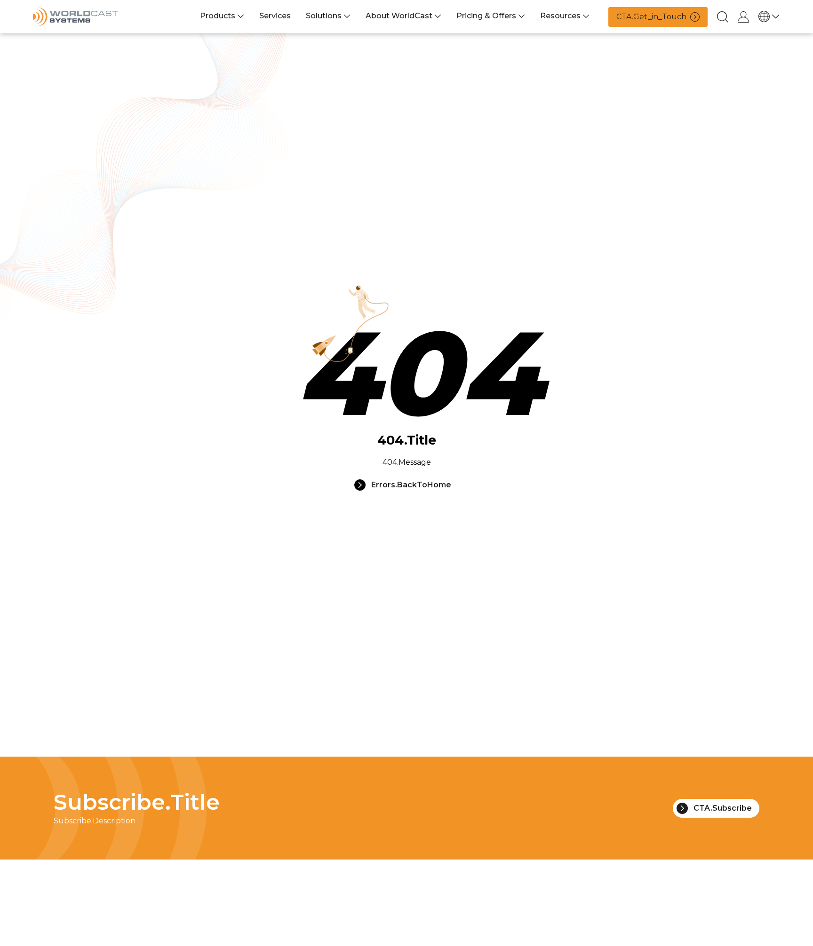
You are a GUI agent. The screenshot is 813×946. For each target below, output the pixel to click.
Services (275, 15)
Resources (560, 15)
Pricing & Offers (486, 15)
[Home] (75, 17)
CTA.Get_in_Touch (651, 16)
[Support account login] (743, 17)
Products (217, 15)
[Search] (722, 17)
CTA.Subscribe (722, 808)
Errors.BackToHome (411, 484)
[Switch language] (769, 16)
